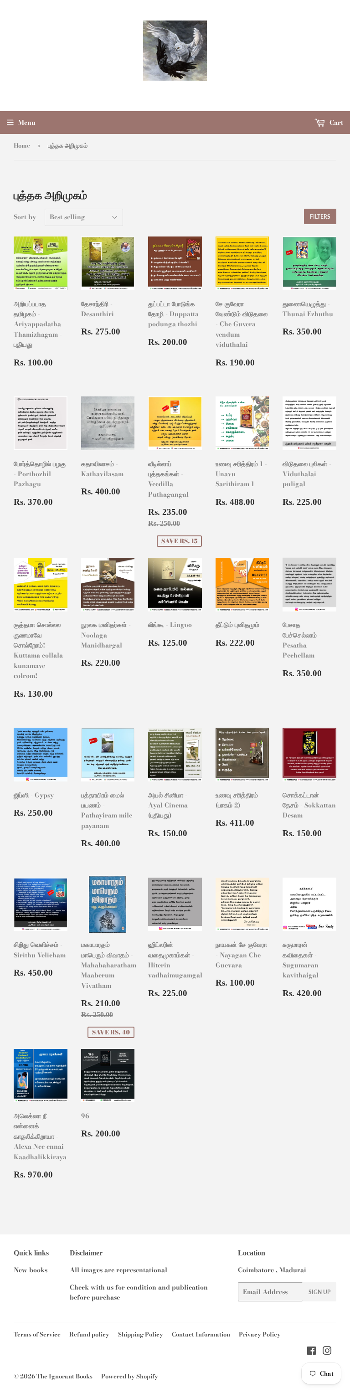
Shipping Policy (140, 1334)
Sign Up (319, 1292)
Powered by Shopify (129, 1376)
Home (22, 145)
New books (30, 1270)
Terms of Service (37, 1334)
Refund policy (89, 1334)
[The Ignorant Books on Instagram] (327, 1352)
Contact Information (201, 1334)
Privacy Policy (260, 1334)
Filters (320, 216)
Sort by (25, 217)
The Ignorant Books (64, 1376)
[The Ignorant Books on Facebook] (311, 1352)
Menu (27, 123)
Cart (335, 123)
